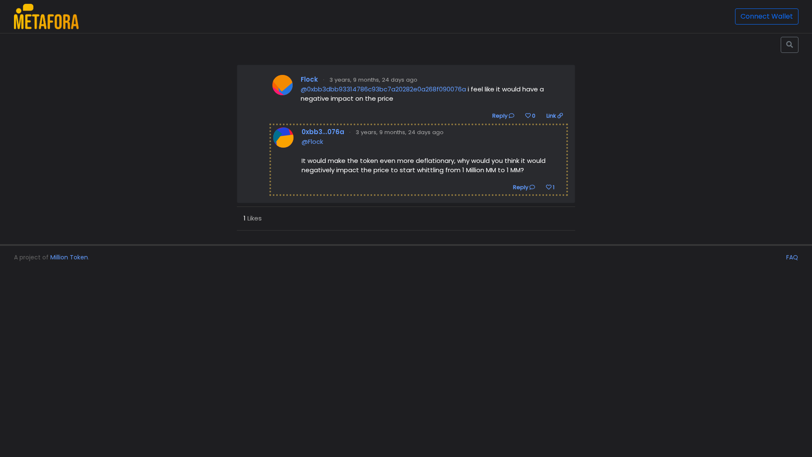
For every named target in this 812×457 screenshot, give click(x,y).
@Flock (312, 141)
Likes (253, 218)
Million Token (69, 257)
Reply (500, 116)
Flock (309, 79)
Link (551, 116)
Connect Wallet (767, 16)
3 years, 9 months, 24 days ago (373, 80)
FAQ (792, 257)
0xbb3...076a (323, 131)
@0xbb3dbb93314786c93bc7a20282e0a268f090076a (383, 89)
